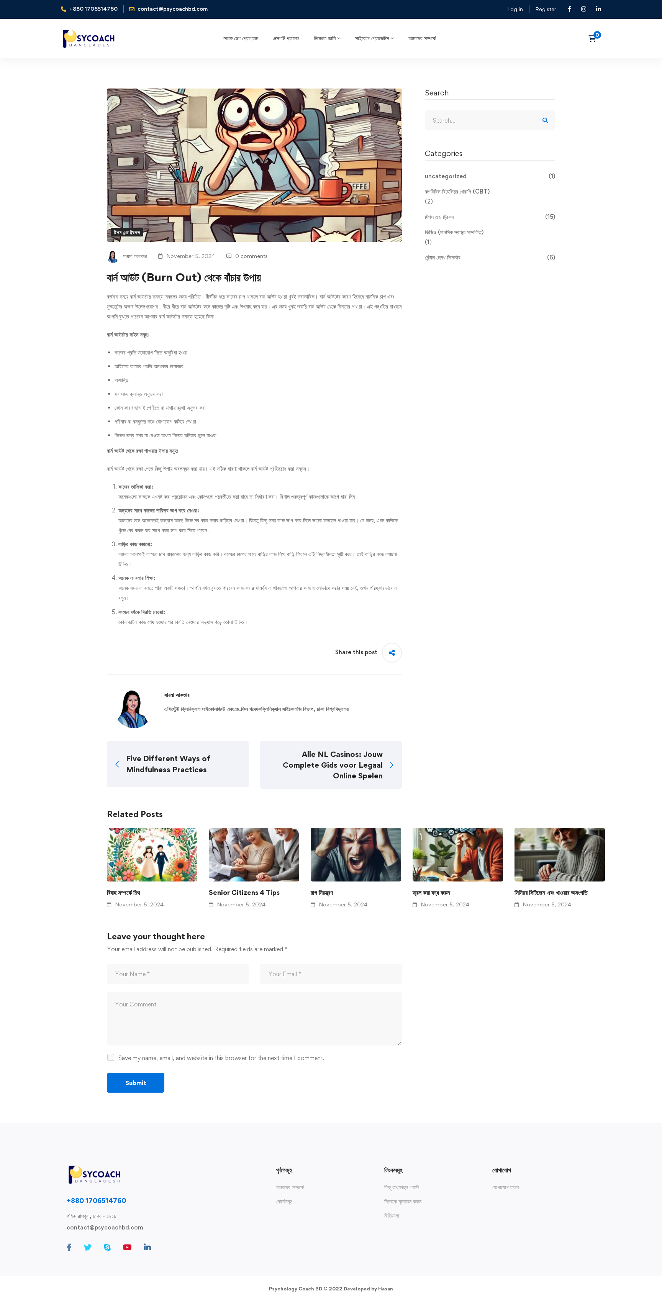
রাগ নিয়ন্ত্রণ (322, 892)
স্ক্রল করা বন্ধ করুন (431, 892)
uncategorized (490, 176)
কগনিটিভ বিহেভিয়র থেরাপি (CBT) (457, 191)
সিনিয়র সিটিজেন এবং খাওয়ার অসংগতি (551, 892)
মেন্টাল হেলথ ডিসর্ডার (490, 257)
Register (545, 9)
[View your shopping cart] (595, 38)
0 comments (251, 256)
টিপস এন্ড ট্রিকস (127, 232)
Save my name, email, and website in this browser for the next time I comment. (221, 1058)
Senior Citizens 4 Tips (244, 892)
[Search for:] (490, 120)
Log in (515, 9)
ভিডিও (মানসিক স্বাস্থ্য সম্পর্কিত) (454, 232)
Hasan (385, 1289)
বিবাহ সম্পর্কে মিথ (123, 892)
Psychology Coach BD (295, 1289)
